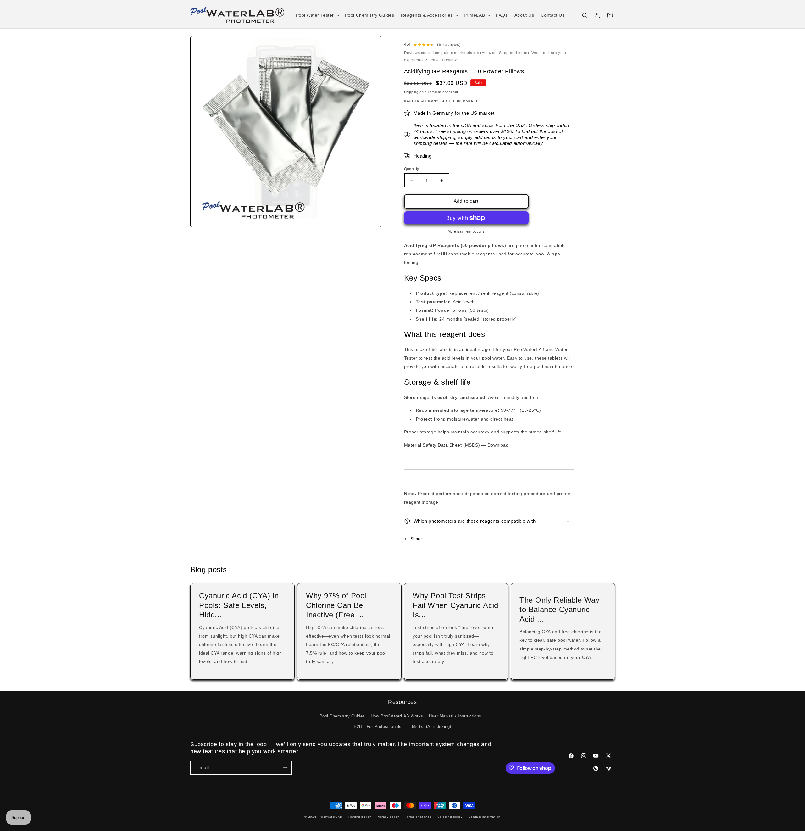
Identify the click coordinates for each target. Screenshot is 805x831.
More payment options (466, 231)
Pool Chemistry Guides (342, 716)
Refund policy (359, 816)
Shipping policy (449, 816)
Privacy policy (388, 816)
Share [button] (416, 539)
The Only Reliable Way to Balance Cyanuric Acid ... (559, 609)
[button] (316, 15)
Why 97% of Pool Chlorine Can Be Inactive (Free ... (336, 605)
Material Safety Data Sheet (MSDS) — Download (456, 445)
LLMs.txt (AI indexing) (429, 726)
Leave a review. (443, 60)
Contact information (485, 816)
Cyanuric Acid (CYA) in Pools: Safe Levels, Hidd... (239, 605)
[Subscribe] (285, 768)
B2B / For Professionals (377, 726)
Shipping (411, 92)
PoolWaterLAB (330, 816)
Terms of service (418, 816)
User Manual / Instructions (455, 716)
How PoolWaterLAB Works (397, 716)
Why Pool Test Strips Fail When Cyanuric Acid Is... (455, 605)
